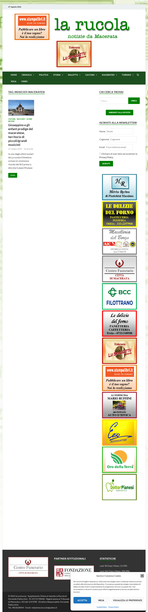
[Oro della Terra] (119, 472)
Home (14, 75)
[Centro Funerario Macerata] (28, 576)
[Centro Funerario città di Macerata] (119, 281)
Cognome (104, 139)
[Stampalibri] (32, 39)
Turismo (126, 75)
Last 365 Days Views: (110, 571)
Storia (57, 75)
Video (24, 81)
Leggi (11, 174)
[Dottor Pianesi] (119, 499)
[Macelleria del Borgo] (119, 253)
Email (102, 147)
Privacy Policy (113, 607)
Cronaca (27, 75)
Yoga (13, 81)
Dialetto (73, 75)
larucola (30, 149)
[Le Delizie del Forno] (119, 226)
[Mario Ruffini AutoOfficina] (119, 417)
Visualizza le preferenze (127, 600)
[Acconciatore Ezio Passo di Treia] (119, 444)
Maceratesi (108, 75)
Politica (43, 75)
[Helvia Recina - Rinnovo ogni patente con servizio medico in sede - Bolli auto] (119, 199)
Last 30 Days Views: (110, 565)
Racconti (21, 119)
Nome (102, 131)
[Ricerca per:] (119, 100)
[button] (142, 575)
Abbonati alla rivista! (119, 112)
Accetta (82, 600)
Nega (101, 600)
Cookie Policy (102, 607)
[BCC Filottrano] (119, 308)
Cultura (90, 75)
